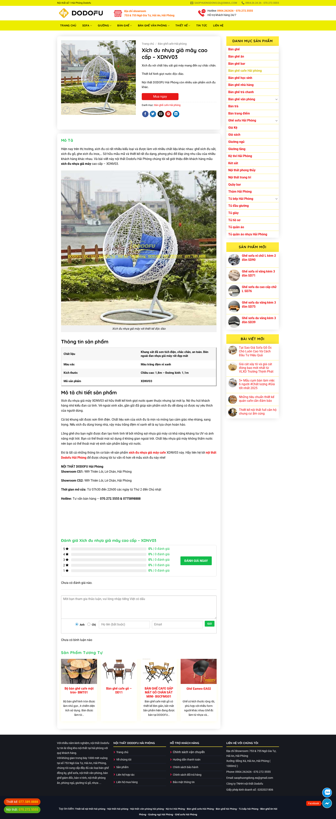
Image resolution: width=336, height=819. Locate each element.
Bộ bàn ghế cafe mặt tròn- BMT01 (79, 690)
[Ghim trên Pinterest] (168, 114)
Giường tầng (236, 149)
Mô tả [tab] (67, 140)
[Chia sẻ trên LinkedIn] (176, 114)
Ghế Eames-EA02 (198, 689)
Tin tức (201, 25)
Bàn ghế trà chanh (241, 92)
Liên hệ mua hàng (127, 782)
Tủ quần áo (236, 227)
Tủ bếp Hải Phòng (240, 199)
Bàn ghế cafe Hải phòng (245, 70)
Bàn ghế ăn (236, 56)
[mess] (327, 803)
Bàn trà (233, 106)
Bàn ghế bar (236, 63)
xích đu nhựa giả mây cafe (147, 452)
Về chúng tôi (123, 759)
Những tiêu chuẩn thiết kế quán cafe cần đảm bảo (256, 399)
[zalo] (327, 792)
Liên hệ (218, 25)
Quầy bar (234, 184)
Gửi (209, 623)
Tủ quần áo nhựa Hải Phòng (247, 234)
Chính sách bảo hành (185, 767)
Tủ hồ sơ (234, 220)
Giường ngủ (236, 142)
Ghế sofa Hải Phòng (242, 120)
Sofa (85, 25)
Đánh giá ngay (196, 561)
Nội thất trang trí (239, 177)
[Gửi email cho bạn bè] (161, 114)
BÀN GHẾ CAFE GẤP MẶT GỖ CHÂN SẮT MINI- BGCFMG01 (159, 693)
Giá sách (234, 134)
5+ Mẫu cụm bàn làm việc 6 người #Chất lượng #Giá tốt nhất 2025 (257, 384)
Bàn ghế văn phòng (152, 25)
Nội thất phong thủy (242, 170)
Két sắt (233, 163)
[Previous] (61, 691)
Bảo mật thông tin (184, 782)
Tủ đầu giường (238, 206)
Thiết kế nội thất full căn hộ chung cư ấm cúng (257, 411)
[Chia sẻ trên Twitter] (153, 114)
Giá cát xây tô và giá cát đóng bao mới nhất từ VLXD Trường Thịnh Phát (256, 367)
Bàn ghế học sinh (240, 78)
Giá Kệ (232, 127)
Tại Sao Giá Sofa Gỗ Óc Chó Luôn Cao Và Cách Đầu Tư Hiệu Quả (255, 351)
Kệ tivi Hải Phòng (240, 156)
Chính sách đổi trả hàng (187, 774)
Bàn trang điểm (239, 113)
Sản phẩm (122, 767)
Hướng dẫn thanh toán (186, 759)
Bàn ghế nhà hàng (241, 85)
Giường (103, 25)
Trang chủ (68, 25)
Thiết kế (181, 25)
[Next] (216, 691)
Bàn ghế (123, 25)
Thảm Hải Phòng (240, 191)
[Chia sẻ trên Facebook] (145, 114)
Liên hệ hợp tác (125, 774)
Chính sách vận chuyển (189, 752)
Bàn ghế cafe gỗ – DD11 (119, 690)
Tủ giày (233, 213)
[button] (66, 110)
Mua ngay (160, 96)
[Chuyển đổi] (276, 99)
